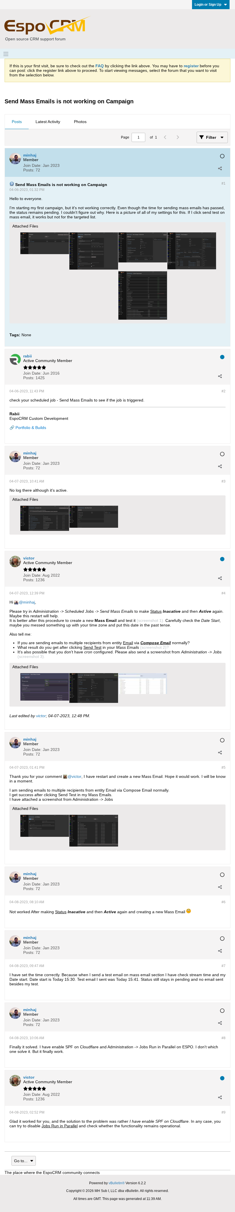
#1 (224, 183)
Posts (17, 121)
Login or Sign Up (208, 5)
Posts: (28, 170)
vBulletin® (117, 1183)
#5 (224, 768)
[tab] (17, 121)
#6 (224, 902)
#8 (224, 1038)
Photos (80, 121)
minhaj (29, 602)
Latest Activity (48, 121)
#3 (224, 481)
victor (41, 715)
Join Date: (32, 165)
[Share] (220, 168)
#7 (224, 966)
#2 (224, 391)
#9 (224, 1112)
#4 (224, 593)
